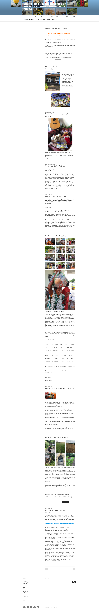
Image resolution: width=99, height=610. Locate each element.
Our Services (30, 16)
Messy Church (58, 58)
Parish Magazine (59, 16)
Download (65, 501)
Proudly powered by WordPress (51, 607)
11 (60, 569)
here (62, 88)
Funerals (48, 19)
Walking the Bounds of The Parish (57, 438)
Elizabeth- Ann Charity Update (55, 236)
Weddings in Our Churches (28, 19)
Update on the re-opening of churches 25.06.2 (53, 501)
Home (24, 16)
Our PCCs (73, 16)
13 (65, 569)
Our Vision (37, 16)
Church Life (51, 16)
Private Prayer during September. (56, 196)
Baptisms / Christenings (40, 19)
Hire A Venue (67, 16)
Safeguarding (43, 16)
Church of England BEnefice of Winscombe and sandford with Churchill (45, 6)
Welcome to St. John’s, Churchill (56, 166)
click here (64, 201)
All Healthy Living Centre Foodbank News (59, 388)
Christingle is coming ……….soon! (56, 29)
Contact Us (54, 19)
